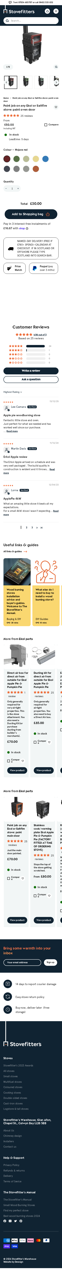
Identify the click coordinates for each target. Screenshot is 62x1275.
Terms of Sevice (12, 1181)
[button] (11, 115)
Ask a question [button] (31, 379)
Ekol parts (26, 639)
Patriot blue (45, 158)
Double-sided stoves (15, 1098)
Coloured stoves (12, 1087)
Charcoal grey (16, 168)
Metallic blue (6, 168)
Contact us (9, 1146)
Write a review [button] (31, 371)
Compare (54, 125)
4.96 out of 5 (40, 335)
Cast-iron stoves (13, 1103)
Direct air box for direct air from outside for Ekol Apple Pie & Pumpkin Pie (17, 680)
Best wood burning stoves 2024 (21, 1216)
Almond (35, 158)
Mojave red (6, 158)
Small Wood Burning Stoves (19, 1205)
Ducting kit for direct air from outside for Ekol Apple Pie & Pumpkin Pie (43, 680)
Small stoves (10, 1076)
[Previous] (6, 82)
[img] (8, 401)
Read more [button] (12, 431)
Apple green (16, 158)
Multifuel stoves (12, 1081)
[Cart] (47, 11)
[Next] (56, 82)
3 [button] (32, 528)
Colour (15, 149)
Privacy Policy (11, 1165)
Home (6, 98)
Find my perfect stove (15, 1210)
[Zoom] (56, 66)
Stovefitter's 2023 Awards (18, 1065)
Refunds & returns (14, 1170)
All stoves (8, 1071)
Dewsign (19, 1262)
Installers (8, 1141)
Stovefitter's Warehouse (24, 1259)
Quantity (8, 181)
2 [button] (26, 528)
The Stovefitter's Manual (17, 1199)
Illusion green (26, 158)
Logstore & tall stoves (16, 1108)
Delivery (8, 1175)
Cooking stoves (12, 1092)
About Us (8, 1130)
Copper (35, 168)
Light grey (26, 168)
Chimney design (12, 1135)
